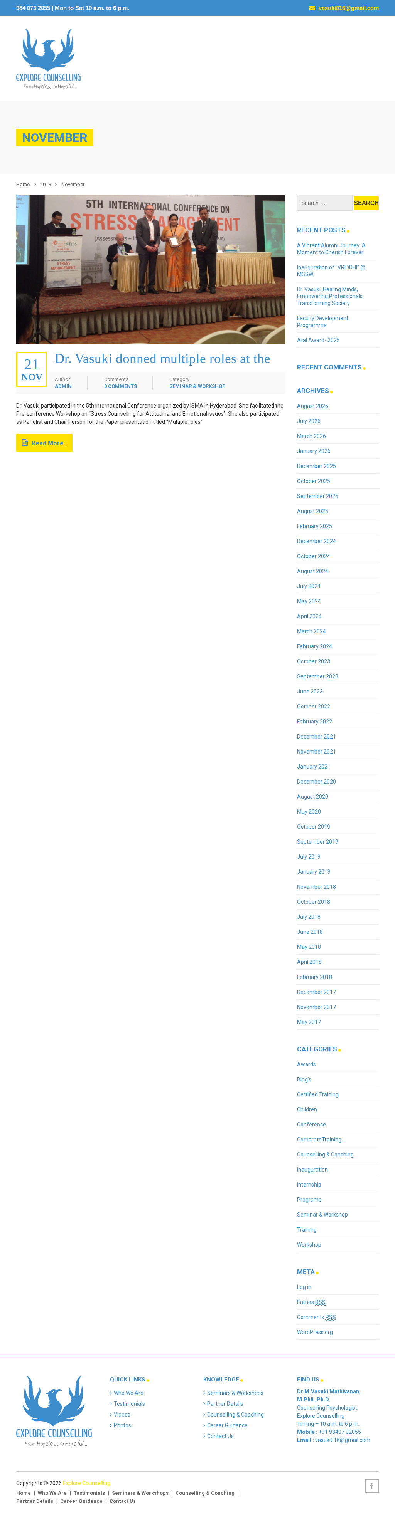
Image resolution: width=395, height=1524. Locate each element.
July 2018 (309, 917)
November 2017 (316, 1007)
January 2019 (314, 872)
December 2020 (316, 782)
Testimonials (129, 1404)
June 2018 (310, 932)
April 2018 (309, 962)
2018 (45, 184)
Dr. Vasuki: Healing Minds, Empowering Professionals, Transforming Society (330, 296)
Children (307, 1109)
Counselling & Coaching (325, 1154)
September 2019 (317, 842)
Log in (304, 1287)
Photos (122, 1425)
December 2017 (316, 992)
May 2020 (309, 812)
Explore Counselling (86, 1483)
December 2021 (316, 736)
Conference (311, 1124)
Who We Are (128, 1393)
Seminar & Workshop (197, 386)
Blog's (304, 1079)
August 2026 (312, 406)
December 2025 (316, 466)
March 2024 (311, 631)
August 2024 (312, 571)
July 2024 (309, 586)
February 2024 (314, 646)
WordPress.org (315, 1332)
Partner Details (225, 1404)
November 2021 (316, 752)
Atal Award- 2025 (318, 340)
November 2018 (316, 887)
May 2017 (309, 1022)
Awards (306, 1064)
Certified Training (318, 1094)
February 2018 (314, 977)
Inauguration (312, 1169)
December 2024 (316, 541)
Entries (311, 1302)
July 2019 (309, 857)
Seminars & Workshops (235, 1393)
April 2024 (309, 616)
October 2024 (313, 556)
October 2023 (313, 661)
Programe (309, 1200)
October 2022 (313, 706)
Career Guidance (227, 1425)
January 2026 (314, 451)
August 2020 (312, 797)
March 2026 (311, 436)
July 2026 (309, 421)
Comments (316, 1317)
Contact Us (220, 1436)
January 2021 (314, 767)
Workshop (309, 1245)
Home (23, 184)
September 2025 (317, 496)
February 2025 (314, 526)
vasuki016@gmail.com (348, 8)
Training (307, 1230)
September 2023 (317, 676)
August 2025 (312, 511)
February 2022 (314, 721)
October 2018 (313, 902)
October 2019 (313, 827)
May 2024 (309, 601)
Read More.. (49, 443)
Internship (309, 1185)
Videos (122, 1415)
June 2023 (310, 691)
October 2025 (313, 481)
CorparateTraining (319, 1139)
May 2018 (309, 947)
